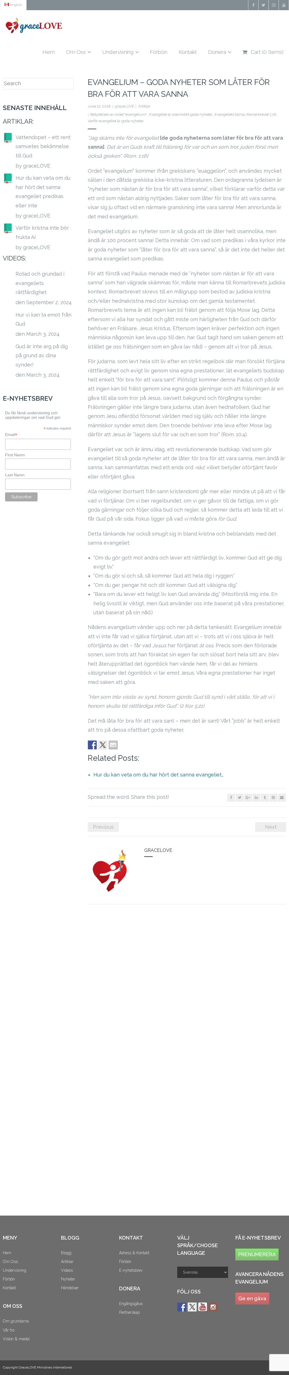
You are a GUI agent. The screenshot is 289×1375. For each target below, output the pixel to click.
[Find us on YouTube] (202, 1307)
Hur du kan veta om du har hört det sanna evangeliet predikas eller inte (43, 191)
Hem (7, 1253)
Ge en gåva (252, 1298)
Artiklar (144, 106)
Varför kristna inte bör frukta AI (42, 232)
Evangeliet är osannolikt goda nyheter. (181, 114)
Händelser (70, 1288)
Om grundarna (16, 1321)
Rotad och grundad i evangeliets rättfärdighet (40, 283)
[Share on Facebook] (92, 744)
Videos (67, 1270)
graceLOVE (124, 106)
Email (11, 434)
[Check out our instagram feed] (213, 1307)
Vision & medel (16, 1339)
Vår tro (8, 1330)
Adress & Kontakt (134, 1253)
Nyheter (68, 1279)
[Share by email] (113, 744)
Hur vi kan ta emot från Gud (43, 319)
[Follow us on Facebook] (181, 1307)
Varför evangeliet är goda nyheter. (116, 121)
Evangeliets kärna (230, 114)
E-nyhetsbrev (131, 1270)
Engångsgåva (131, 1303)
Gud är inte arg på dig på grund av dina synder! (42, 355)
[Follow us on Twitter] (192, 1307)
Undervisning (14, 1270)
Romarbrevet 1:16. (261, 114)
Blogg (66, 1253)
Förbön (9, 1279)
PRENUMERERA (257, 1254)
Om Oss (10, 1261)
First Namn (15, 455)
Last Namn (15, 475)
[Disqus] (187, 986)
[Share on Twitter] (102, 744)
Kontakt (9, 1288)
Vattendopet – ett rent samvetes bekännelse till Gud (43, 146)
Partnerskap (129, 1312)
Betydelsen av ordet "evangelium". (119, 114)
